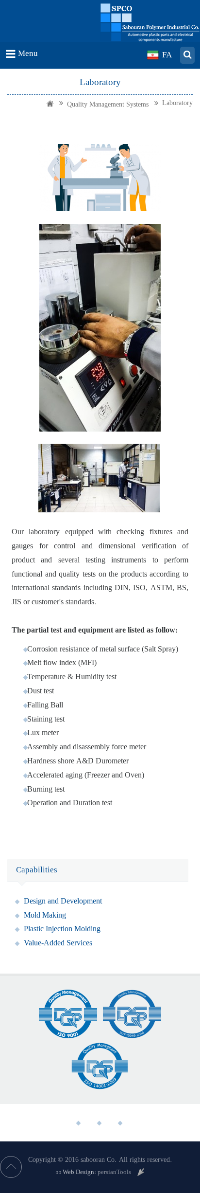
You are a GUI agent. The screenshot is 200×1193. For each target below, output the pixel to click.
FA (167, 54)
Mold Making (45, 915)
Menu (28, 53)
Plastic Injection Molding (62, 928)
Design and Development (63, 901)
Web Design (78, 1172)
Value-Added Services (58, 943)
